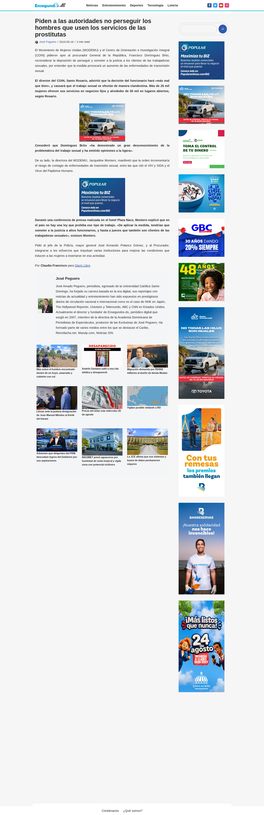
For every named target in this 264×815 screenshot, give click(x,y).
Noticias (92, 5)
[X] (215, 5)
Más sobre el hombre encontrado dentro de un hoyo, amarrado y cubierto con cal (56, 373)
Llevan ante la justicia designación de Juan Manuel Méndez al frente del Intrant (56, 415)
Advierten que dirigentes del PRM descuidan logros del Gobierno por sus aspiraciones (57, 457)
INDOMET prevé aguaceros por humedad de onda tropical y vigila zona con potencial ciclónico (101, 461)
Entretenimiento (114, 5)
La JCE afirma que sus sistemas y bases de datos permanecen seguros (146, 460)
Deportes (136, 5)
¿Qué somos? (132, 810)
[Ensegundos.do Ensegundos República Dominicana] (50, 5)
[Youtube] (221, 5)
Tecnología (155, 5)
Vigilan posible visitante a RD (144, 407)
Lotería (173, 5)
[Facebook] (209, 5)
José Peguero (47, 41)
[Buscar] (223, 29)
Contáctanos (110, 810)
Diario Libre (82, 265)
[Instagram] (227, 5)
